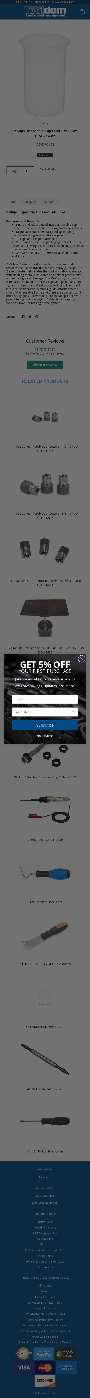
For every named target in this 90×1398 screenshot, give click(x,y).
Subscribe (45, 725)
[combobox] (44, 712)
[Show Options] (74, 712)
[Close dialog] (81, 659)
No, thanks (45, 735)
